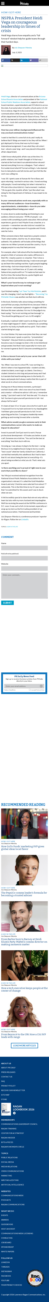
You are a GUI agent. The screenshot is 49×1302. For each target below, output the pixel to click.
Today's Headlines (10, 690)
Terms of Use (40, 690)
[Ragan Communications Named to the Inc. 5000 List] (35, 1278)
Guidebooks (7, 1224)
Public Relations (9, 1157)
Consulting (6, 1238)
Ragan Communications (12, 1204)
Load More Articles (24, 1045)
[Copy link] (43, 60)
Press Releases (8, 1072)
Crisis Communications (12, 1171)
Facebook (6, 1276)
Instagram (6, 1271)
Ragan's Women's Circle (12, 1147)
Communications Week (12, 1195)
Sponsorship (7, 1247)
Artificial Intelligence (12, 1185)
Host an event (8, 1229)
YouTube (5, 1280)
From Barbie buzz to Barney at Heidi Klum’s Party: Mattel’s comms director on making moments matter (24, 942)
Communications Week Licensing (17, 1233)
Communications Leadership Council (19, 1124)
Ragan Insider (8, 1138)
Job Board (6, 1242)
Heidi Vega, (6, 96)
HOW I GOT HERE (11, 12)
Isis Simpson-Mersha (23, 47)
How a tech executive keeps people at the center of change (24, 989)
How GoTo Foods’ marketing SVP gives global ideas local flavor (22, 847)
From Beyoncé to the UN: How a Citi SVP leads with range (23, 1035)
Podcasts (6, 1200)
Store (4, 1099)
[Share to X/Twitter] (15, 60)
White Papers (7, 1251)
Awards (5, 1220)
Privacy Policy (8, 1086)
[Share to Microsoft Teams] (33, 60)
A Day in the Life (12, 527)
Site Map (5, 1095)
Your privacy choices (11, 1285)
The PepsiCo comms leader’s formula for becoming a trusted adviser (24, 894)
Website (4, 564)
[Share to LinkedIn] (24, 60)
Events (4, 1215)
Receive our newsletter (13, 1090)
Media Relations (9, 1166)
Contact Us (6, 1077)
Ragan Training (8, 1129)
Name (3, 543)
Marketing (6, 1176)
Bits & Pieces (7, 1142)
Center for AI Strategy (12, 1133)
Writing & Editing (10, 1180)
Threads (5, 1267)
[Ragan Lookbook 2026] (17, 1109)
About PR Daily (8, 1068)
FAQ (3, 1081)
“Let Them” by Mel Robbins (30, 291)
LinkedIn (5, 1262)
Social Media (7, 1162)
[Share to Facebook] (5, 60)
